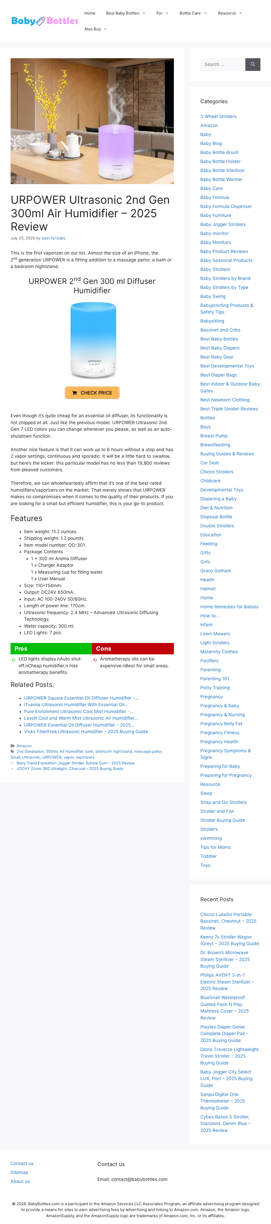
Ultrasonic (31, 757)
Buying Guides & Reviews (227, 453)
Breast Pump (214, 435)
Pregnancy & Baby (219, 705)
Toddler (208, 856)
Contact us (22, 1163)
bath (89, 751)
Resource (227, 13)
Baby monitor (214, 233)
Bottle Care (190, 13)
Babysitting (212, 321)
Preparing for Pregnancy (226, 775)
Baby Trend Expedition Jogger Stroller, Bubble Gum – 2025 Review (76, 763)
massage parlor (148, 751)
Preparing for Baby (220, 766)
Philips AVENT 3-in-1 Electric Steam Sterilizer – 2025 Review (227, 981)
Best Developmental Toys (227, 366)
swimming (211, 838)
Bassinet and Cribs (220, 330)
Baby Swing (212, 296)
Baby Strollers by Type (224, 287)
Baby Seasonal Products (226, 260)
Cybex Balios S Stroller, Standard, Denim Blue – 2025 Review (225, 1123)
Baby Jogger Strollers (223, 224)
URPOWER (51, 757)
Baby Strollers (215, 269)
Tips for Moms (215, 847)
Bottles (207, 417)
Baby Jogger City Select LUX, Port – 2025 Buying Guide (226, 1078)
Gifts (205, 552)
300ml (51, 751)
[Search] (252, 64)
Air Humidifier (71, 751)
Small (15, 757)
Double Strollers (217, 525)
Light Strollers (215, 642)
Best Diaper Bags (218, 375)
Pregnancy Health (219, 741)
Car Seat (209, 462)
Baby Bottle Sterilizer (222, 170)
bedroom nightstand (114, 751)
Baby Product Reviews (224, 251)
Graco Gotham (215, 570)
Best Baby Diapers (220, 348)
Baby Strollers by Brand (225, 278)
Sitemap (19, 1172)
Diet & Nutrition (216, 507)
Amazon (24, 746)
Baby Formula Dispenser (226, 206)
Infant (206, 624)
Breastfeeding (215, 444)
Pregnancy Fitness (220, 732)
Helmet (208, 588)
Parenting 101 (214, 678)
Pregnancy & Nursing (222, 714)
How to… (209, 615)
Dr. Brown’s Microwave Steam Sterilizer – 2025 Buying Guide (225, 959)
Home (90, 13)
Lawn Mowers (215, 633)
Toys (205, 865)
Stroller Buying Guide (222, 820)
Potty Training (215, 687)
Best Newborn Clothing (225, 399)
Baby (205, 134)
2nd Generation (30, 751)
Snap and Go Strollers (223, 802)
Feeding (208, 543)
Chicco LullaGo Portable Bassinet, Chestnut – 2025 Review (228, 921)
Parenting (210, 669)
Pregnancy (211, 696)
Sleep (206, 793)
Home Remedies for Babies (229, 606)
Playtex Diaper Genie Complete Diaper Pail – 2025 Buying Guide (224, 1033)
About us (20, 1181)
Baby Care (211, 188)
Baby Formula (214, 197)
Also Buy (92, 28)
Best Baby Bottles (122, 13)
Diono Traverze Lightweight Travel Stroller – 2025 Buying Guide (229, 1056)
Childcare (210, 480)
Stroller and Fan (217, 811)
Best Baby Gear (217, 357)
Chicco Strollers (216, 471)
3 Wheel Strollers (218, 116)
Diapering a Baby (218, 498)
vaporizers (85, 757)
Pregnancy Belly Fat (221, 723)
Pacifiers (209, 660)
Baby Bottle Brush (219, 152)
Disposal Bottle (216, 516)
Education (211, 534)
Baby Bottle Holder (220, 161)
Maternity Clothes (219, 651)
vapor (69, 757)
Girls (205, 561)
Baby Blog (211, 143)
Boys (205, 426)
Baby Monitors (215, 242)
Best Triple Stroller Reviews (229, 408)
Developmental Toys (221, 489)
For (159, 13)
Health (207, 579)
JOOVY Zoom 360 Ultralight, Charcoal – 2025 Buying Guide (70, 768)
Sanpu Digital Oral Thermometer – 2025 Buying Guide (222, 1101)
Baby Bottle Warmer (221, 179)
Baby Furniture (215, 215)
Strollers (209, 829)
